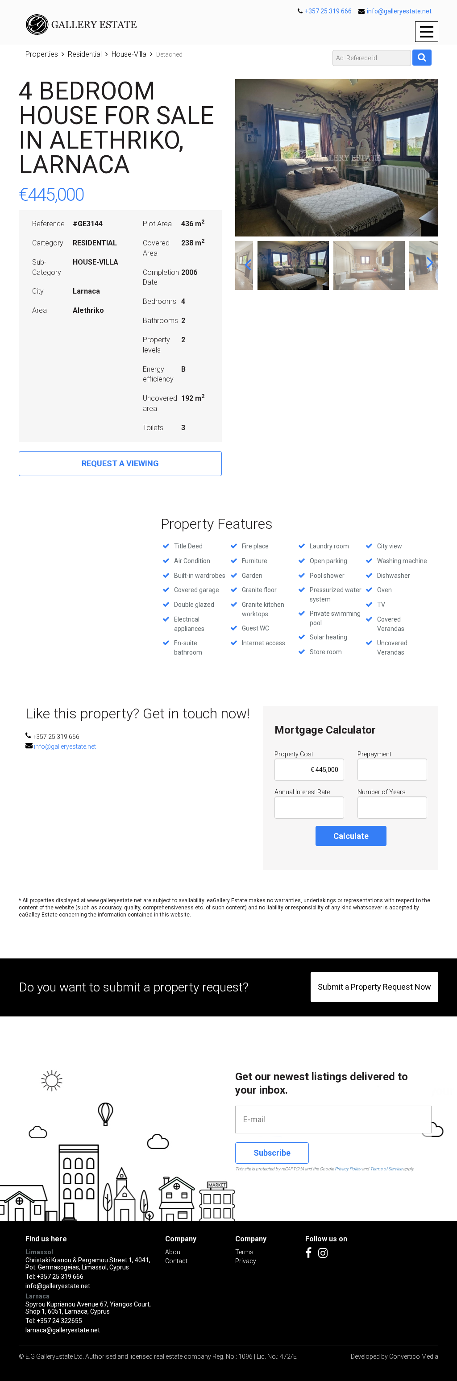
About (173, 1252)
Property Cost (293, 754)
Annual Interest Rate (302, 792)
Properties (41, 54)
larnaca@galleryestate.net (62, 1330)
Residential (85, 54)
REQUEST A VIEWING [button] (120, 463)
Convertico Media (413, 1356)
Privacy (245, 1261)
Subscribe (272, 1152)
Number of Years (381, 792)
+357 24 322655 (59, 1320)
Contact (176, 1261)
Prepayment (374, 754)
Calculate (351, 836)
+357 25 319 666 (328, 11)
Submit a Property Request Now (374, 986)
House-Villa (129, 54)
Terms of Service (386, 1168)
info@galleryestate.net (399, 11)
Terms (244, 1252)
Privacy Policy (348, 1168)
